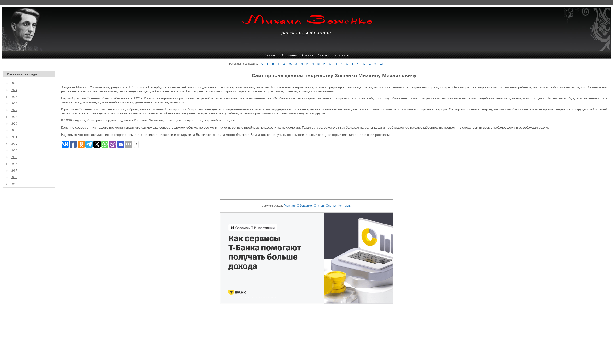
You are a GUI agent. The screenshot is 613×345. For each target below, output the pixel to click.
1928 (14, 117)
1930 (14, 130)
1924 (14, 90)
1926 (14, 103)
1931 (14, 137)
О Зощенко (289, 55)
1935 (14, 157)
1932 (14, 143)
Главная (270, 55)
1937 (14, 170)
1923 (14, 83)
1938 (14, 177)
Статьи (307, 55)
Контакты (342, 55)
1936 (14, 164)
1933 (14, 150)
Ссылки (324, 55)
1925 (14, 96)
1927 (14, 110)
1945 (14, 184)
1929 (14, 123)
